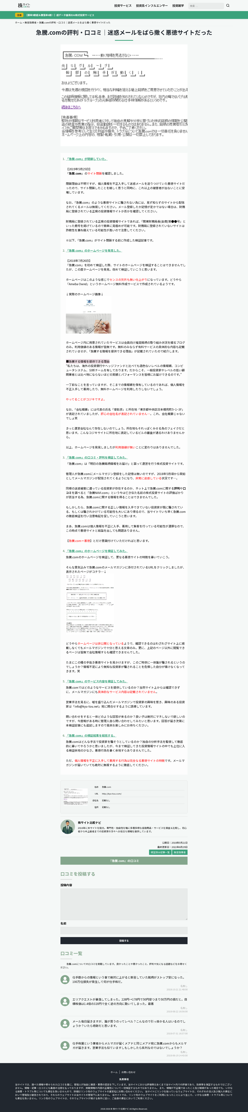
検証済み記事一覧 (160, 852)
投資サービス (123, 5)
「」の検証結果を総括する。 (91, 735)
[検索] (228, 5)
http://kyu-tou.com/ (111, 793)
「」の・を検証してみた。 (97, 457)
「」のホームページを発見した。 (94, 250)
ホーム (18, 22)
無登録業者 (30, 22)
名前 (63, 923)
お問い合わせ (128, 1072)
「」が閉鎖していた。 (87, 159)
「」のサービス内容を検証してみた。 (97, 681)
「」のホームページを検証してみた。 (97, 551)
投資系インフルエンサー (152, 5)
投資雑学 (178, 5)
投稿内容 (66, 885)
